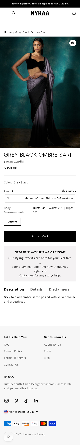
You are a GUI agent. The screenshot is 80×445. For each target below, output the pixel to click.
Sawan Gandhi (14, 161)
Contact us (26, 275)
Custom (12, 221)
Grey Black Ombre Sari (30, 32)
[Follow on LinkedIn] (36, 400)
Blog (47, 358)
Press (47, 351)
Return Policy (13, 351)
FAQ (6, 344)
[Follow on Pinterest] (16, 400)
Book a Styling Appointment (31, 267)
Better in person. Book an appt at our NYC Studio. (40, 3)
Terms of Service (15, 358)
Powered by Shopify (34, 434)
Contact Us (11, 364)
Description (14, 289)
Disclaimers (59, 289)
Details (36, 289)
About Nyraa (52, 344)
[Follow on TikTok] (26, 400)
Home (8, 32)
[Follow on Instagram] (6, 400)
